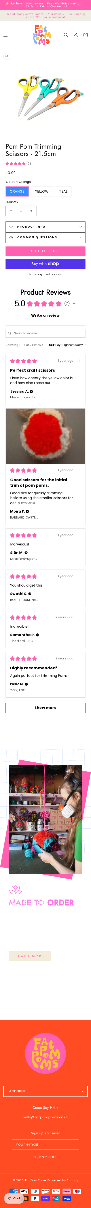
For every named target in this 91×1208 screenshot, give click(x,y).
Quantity (12, 202)
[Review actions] (79, 360)
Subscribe (45, 1157)
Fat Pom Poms (36, 1180)
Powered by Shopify (62, 1180)
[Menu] (5, 35)
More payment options (45, 274)
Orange (17, 190)
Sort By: (55, 345)
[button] (66, 35)
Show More (27, 503)
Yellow (42, 190)
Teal (63, 190)
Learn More (30, 956)
